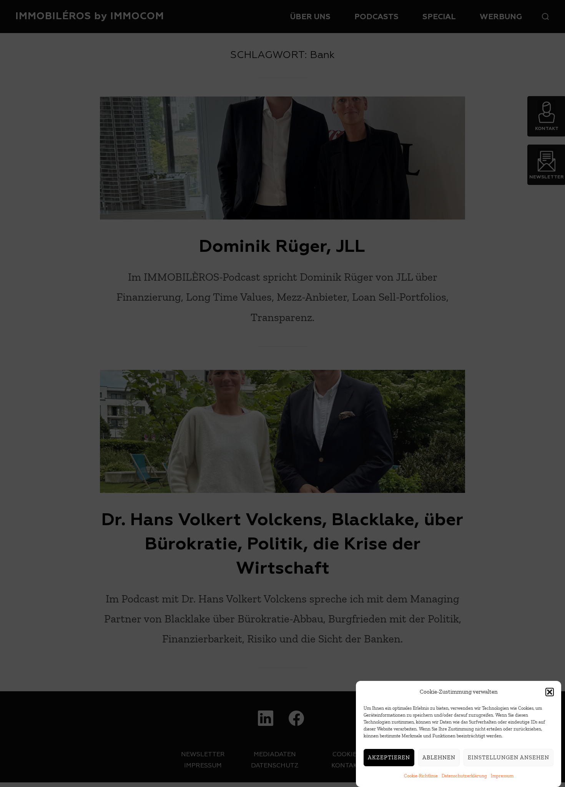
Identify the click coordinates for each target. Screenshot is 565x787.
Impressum (502, 776)
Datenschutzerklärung (464, 776)
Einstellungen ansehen (508, 757)
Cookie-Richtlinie (421, 776)
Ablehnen (438, 757)
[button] (549, 692)
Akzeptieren (389, 757)
